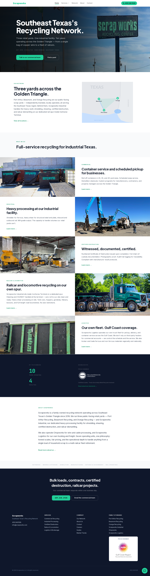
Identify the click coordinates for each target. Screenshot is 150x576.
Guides (79, 530)
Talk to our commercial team (30, 57)
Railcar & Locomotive (51, 527)
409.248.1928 (130, 3)
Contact (89, 3)
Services (64, 3)
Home (57, 3)
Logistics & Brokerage (51, 530)
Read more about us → (47, 450)
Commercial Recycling (51, 518)
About (82, 3)
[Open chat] (145, 571)
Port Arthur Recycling (116, 518)
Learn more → (87, 189)
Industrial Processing (51, 521)
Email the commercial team (84, 498)
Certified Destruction (51, 524)
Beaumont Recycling (116, 521)
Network (75, 3)
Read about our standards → (87, 386)
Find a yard (52, 57)
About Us (80, 521)
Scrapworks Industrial (116, 527)
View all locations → (21, 121)
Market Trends (82, 533)
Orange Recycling (115, 524)
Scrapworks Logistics (116, 533)
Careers (79, 527)
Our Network (81, 518)
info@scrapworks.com (19, 525)
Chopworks (113, 530)
